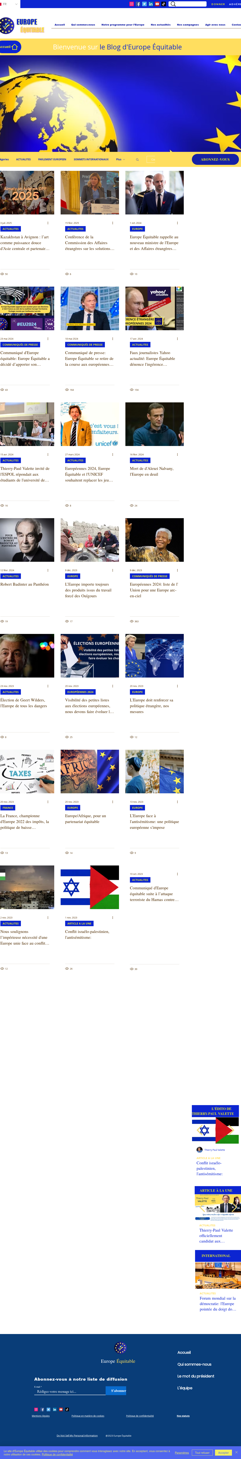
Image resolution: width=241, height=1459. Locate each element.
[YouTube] (157, 4)
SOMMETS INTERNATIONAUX (91, 159)
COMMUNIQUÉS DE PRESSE (20, 344)
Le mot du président (190, 1376)
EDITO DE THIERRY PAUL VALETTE (215, 1158)
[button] (137, 160)
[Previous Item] (199, 1130)
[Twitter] (144, 4)
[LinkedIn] (151, 4)
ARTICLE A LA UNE (79, 923)
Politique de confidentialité (57, 1454)
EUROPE (137, 229)
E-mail (37, 1387)
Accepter (223, 1452)
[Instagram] (131, 4)
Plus (118, 159)
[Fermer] (236, 1452)
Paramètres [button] (182, 1452)
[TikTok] (163, 4)
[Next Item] (234, 1207)
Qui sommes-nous (190, 1364)
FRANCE (8, 807)
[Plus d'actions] (49, 223)
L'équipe (185, 1388)
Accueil (184, 1352)
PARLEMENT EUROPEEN (52, 159)
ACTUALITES (23, 159)
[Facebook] (138, 4)
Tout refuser (202, 1452)
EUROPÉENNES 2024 (80, 692)
